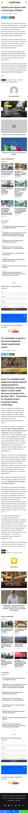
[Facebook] (2, 17)
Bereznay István (6, 13)
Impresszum (5, 798)
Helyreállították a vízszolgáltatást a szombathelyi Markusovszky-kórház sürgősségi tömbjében (6, 211)
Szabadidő (8, 107)
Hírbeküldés (11, 798)
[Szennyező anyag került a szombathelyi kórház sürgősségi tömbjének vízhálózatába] (21, 203)
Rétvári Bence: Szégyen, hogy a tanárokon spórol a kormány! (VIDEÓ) (7, 173)
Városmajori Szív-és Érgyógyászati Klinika (10, 81)
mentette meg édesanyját (15, 72)
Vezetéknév (3, 296)
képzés (15, 79)
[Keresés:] (26, 3)
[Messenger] (5, 17)
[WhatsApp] (8, 17)
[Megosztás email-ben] (11, 17)
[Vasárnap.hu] (14, 2)
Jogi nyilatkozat (11, 800)
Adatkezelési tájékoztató (20, 798)
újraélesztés (20, 79)
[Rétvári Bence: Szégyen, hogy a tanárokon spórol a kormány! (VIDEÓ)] (7, 166)
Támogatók (17, 800)
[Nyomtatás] (13, 17)
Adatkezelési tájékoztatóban (14, 306)
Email (2, 291)
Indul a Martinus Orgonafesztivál (9, 112)
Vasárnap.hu (23, 795)
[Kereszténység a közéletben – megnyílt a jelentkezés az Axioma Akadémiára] (21, 166)
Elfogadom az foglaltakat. (14, 306)
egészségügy (9, 79)
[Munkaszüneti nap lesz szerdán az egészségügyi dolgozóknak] (7, 183)
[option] (14, 109)
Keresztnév (3, 301)
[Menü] (2, 3)
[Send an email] (10, 13)
